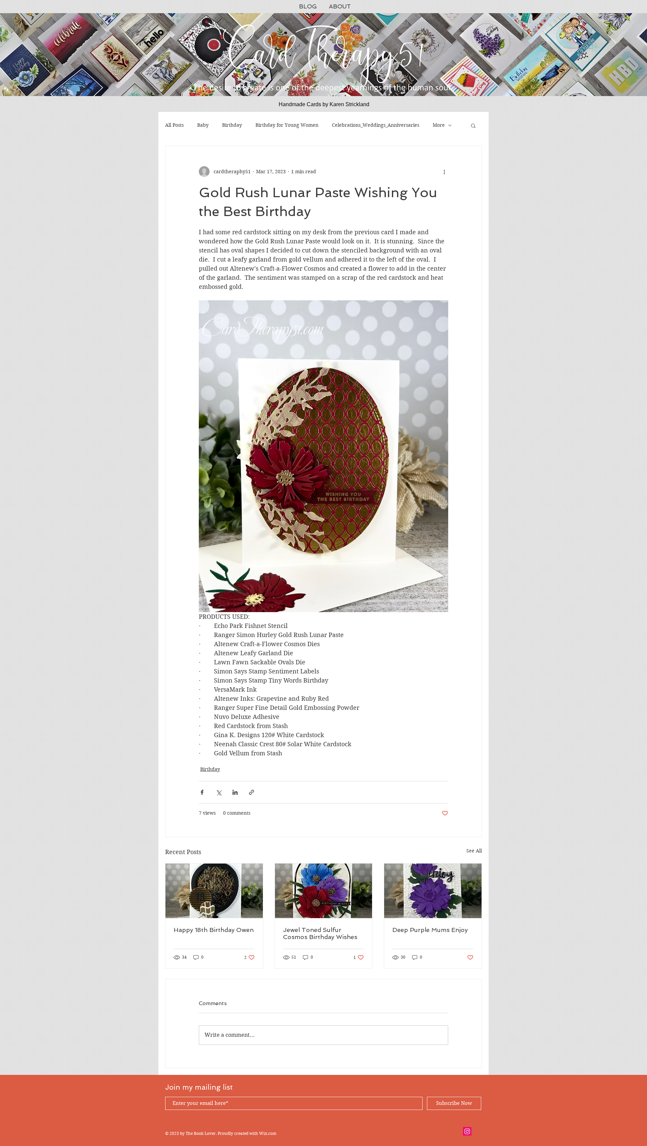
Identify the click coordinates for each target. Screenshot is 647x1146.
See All (474, 851)
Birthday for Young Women (286, 125)
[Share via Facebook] (202, 792)
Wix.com (267, 1133)
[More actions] (444, 172)
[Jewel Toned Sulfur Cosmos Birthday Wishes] (323, 891)
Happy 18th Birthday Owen (214, 929)
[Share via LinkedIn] (235, 792)
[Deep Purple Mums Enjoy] (433, 891)
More (439, 125)
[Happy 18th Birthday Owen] (214, 891)
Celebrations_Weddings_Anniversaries (375, 125)
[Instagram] (467, 1131)
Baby (203, 125)
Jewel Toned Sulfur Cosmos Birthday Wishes (320, 933)
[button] (473, 125)
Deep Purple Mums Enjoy (430, 929)
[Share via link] (251, 792)
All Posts (174, 125)
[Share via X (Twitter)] (218, 792)
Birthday (232, 125)
